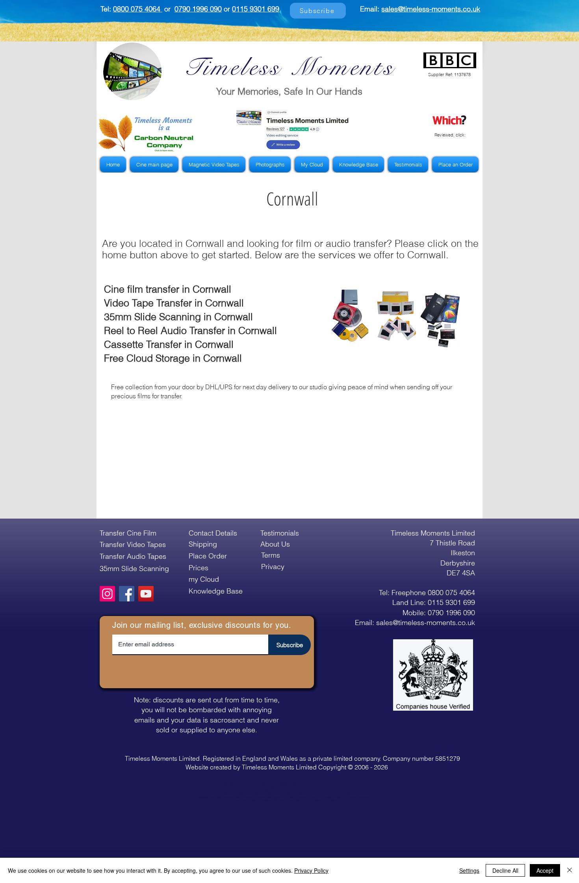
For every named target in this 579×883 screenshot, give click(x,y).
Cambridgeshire (280, 784)
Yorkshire (245, 800)
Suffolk (337, 797)
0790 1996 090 (198, 8)
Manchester (295, 800)
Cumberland (325, 784)
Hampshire (282, 790)
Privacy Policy (311, 870)
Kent (311, 793)
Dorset (249, 787)
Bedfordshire (229, 784)
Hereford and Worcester (301, 790)
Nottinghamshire (276, 797)
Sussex (352, 797)
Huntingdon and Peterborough (275, 793)
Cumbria (336, 784)
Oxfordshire (291, 797)
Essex (293, 787)
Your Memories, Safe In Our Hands (289, 91)
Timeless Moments (289, 67)
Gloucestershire (304, 787)
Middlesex (203, 797)
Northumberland (244, 797)
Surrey (344, 797)
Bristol (250, 784)
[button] (146, 133)
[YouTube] (146, 593)
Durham (258, 787)
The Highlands (330, 800)
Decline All (505, 870)
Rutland (302, 797)
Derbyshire (347, 784)
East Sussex (282, 787)
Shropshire (312, 797)
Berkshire (241, 784)
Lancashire (319, 793)
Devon (242, 787)
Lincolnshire (346, 793)
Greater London (321, 787)
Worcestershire (267, 800)
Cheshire (294, 784)
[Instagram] (107, 593)
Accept (544, 870)
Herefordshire (224, 793)
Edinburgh (306, 800)
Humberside (252, 793)
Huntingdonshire (299, 793)
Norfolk (213, 797)
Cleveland (303, 784)
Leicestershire (333, 793)
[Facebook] (126, 593)
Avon (219, 784)
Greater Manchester (266, 790)
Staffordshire (326, 797)
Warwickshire (364, 797)
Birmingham (282, 800)
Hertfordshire (238, 793)
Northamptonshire (226, 797)
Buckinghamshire (262, 784)
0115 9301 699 (255, 8)
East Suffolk (268, 787)
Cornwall (314, 784)
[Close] (569, 870)
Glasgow (317, 800)
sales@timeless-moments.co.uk (430, 8)
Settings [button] (469, 870)
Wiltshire (255, 800)
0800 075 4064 (137, 8)
